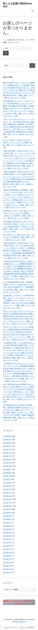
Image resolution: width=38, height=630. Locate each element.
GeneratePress (20, 622)
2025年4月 (7, 486)
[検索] (6, 53)
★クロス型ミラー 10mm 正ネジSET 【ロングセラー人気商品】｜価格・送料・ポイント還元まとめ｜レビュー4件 (19, 237)
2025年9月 (7, 469)
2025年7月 (7, 476)
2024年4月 (7, 526)
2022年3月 (7, 569)
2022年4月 (7, 566)
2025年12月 (7, 459)
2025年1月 (7, 496)
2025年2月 (7, 493)
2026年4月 (7, 446)
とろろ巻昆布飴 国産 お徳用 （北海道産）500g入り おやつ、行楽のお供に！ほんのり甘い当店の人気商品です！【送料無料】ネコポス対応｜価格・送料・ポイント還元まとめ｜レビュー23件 (18, 287)
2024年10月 (7, 506)
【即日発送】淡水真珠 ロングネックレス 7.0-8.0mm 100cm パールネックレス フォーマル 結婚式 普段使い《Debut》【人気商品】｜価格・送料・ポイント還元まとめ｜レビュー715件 (19, 226)
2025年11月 (7, 463)
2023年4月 (7, 543)
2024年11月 (7, 503)
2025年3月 (7, 489)
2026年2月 (7, 453)
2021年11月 (7, 572)
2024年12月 (7, 499)
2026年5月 (7, 443)
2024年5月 (7, 523)
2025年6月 (7, 479)
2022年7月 (7, 559)
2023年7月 (7, 539)
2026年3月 (7, 449)
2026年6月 (7, 439)
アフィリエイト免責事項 (27, 627)
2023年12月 (7, 533)
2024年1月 (7, 529)
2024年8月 (7, 513)
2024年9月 (7, 509)
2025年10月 (7, 466)
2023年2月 (7, 546)
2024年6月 (7, 519)
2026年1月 (7, 456)
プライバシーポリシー (10, 627)
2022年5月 (7, 562)
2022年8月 (7, 556)
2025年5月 (7, 483)
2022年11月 (7, 549)
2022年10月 (7, 552)
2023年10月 (7, 536)
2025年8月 (7, 473)
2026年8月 (7, 436)
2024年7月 (7, 516)
